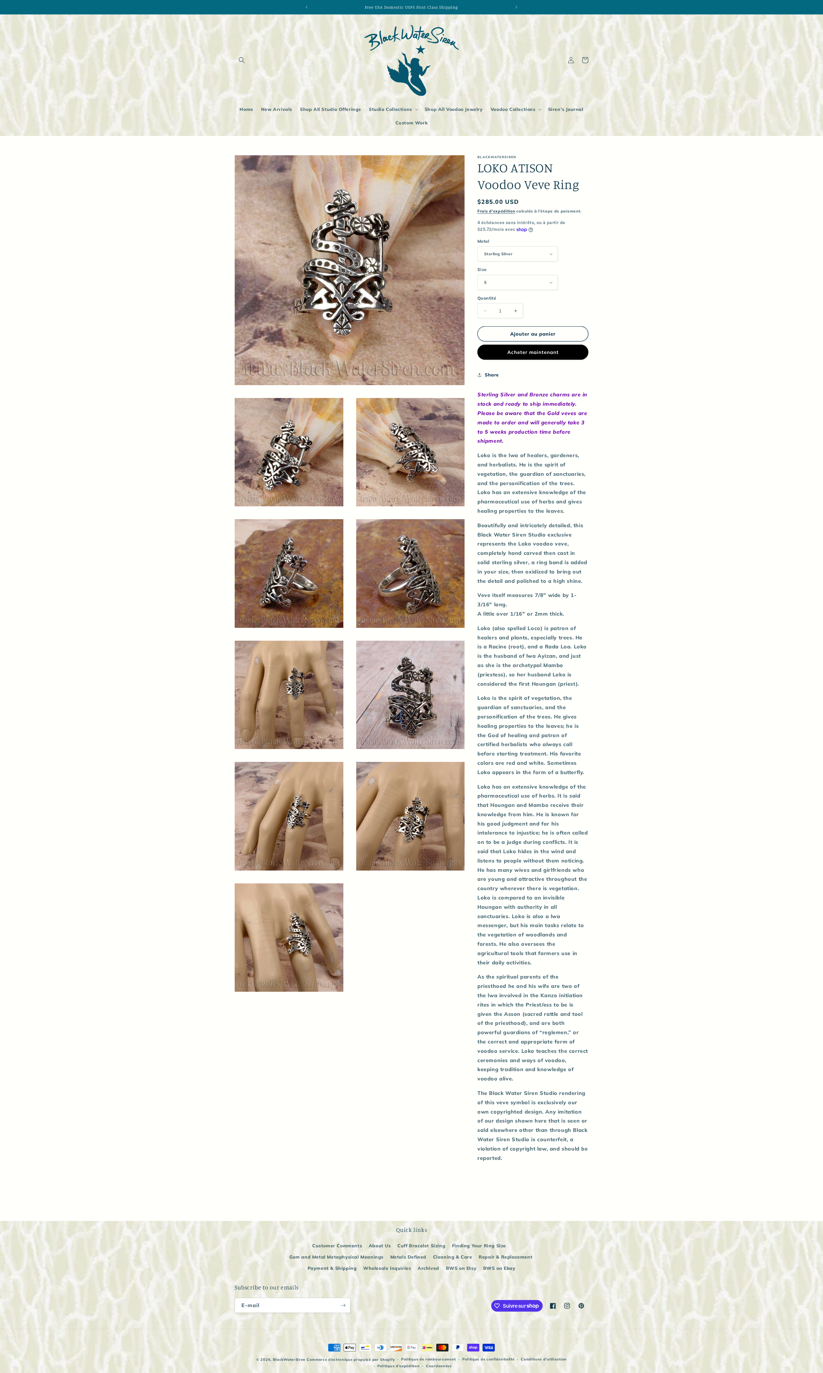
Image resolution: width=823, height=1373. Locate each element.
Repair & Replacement (505, 1257)
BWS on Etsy (461, 1268)
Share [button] (492, 375)
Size (482, 269)
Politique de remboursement (428, 1359)
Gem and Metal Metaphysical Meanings (336, 1257)
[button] (242, 60)
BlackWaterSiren (289, 1359)
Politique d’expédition (398, 1366)
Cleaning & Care (452, 1257)
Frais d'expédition (496, 211)
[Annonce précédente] (307, 7)
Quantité (486, 298)
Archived (428, 1268)
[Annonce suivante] (516, 7)
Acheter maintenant (533, 352)
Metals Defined (408, 1257)
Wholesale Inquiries (387, 1268)
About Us (380, 1246)
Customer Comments (337, 1246)
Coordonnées (439, 1366)
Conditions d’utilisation (544, 1359)
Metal (483, 241)
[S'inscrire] (343, 1305)
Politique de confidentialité (488, 1359)
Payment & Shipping (332, 1268)
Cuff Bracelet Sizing (421, 1246)
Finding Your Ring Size (479, 1246)
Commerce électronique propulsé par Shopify (351, 1359)
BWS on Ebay (499, 1268)
